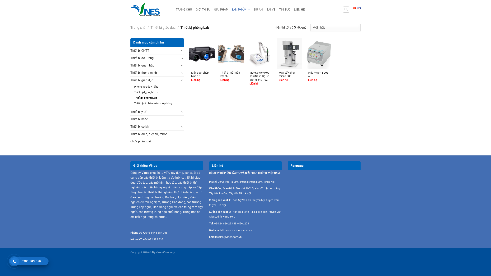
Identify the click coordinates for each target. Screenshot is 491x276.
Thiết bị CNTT (139, 51)
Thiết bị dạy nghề (144, 92)
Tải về (271, 9)
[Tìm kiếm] (346, 10)
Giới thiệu (203, 9)
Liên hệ (299, 9)
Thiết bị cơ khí (139, 126)
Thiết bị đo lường (142, 58)
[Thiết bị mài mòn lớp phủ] (231, 53)
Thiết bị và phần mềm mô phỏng (153, 103)
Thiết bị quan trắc (142, 65)
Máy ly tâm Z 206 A (318, 74)
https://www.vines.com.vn (236, 230)
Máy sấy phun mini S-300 (287, 74)
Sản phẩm (238, 9)
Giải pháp (221, 9)
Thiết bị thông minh (143, 73)
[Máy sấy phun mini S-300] (289, 53)
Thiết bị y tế (138, 112)
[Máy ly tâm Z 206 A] (318, 53)
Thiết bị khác (139, 119)
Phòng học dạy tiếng (146, 86)
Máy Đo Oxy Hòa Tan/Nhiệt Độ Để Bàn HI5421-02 (259, 76)
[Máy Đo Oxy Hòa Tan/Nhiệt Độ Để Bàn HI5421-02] (260, 53)
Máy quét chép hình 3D (200, 74)
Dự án (258, 9)
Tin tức (284, 9)
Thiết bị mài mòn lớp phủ (230, 74)
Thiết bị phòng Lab (145, 97)
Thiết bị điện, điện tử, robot (148, 134)
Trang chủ (184, 9)
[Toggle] (182, 50)
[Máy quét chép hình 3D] (202, 53)
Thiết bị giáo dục (163, 27)
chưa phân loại (140, 141)
